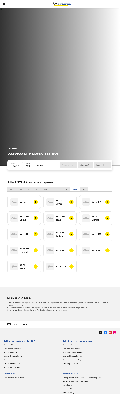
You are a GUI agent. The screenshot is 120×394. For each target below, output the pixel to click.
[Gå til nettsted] (62, 4)
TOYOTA (17, 324)
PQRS (56, 189)
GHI (29, 189)
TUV (65, 189)
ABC (11, 189)
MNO (46, 189)
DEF (20, 189)
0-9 (84, 189)
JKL (37, 189)
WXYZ (74, 189)
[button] (20, 165)
